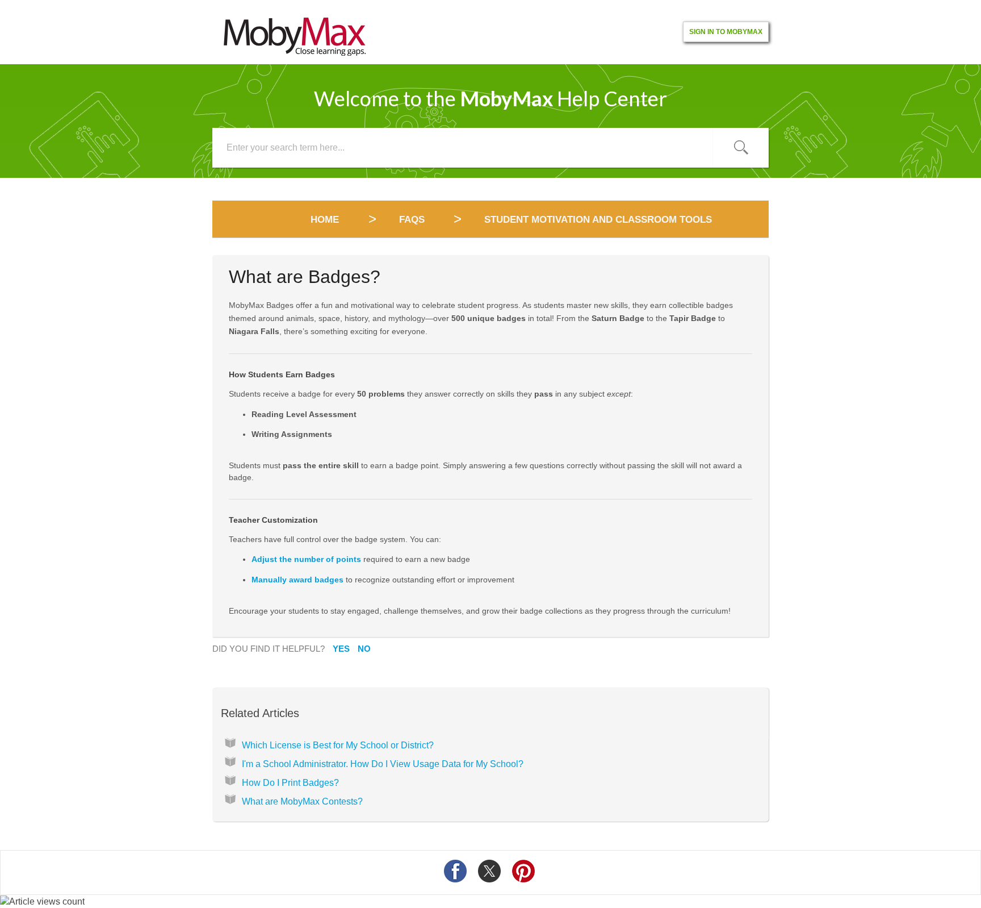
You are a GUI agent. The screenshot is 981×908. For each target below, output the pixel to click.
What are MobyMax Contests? (302, 801)
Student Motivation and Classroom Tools (598, 219)
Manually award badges (297, 579)
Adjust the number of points (306, 559)
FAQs (412, 219)
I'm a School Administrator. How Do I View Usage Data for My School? (382, 764)
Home (326, 219)
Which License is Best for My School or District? (338, 745)
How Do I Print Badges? (290, 783)
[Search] (741, 148)
